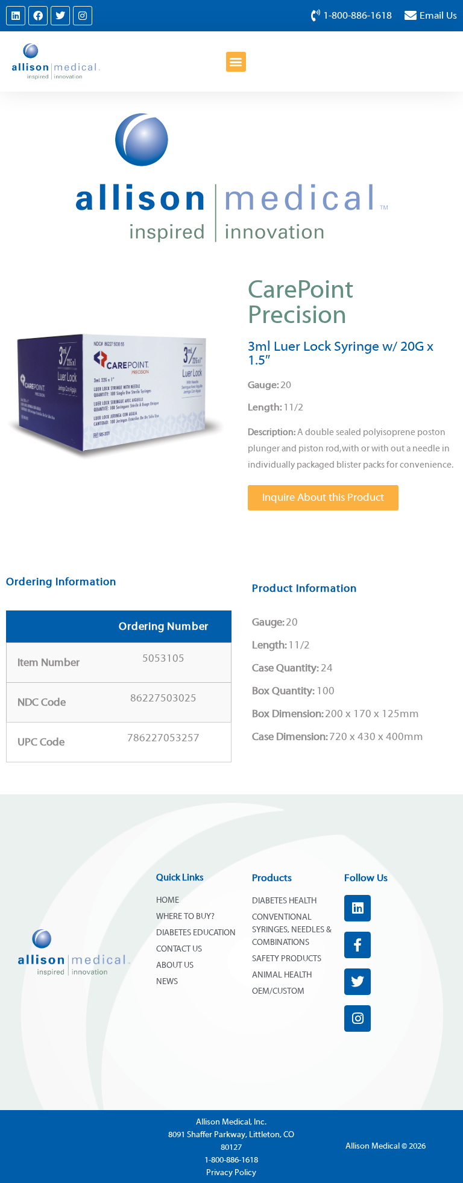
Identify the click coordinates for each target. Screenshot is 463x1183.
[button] (236, 62)
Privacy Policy (231, 1173)
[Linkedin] (15, 15)
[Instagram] (82, 15)
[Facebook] (38, 15)
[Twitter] (60, 15)
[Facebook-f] (357, 945)
